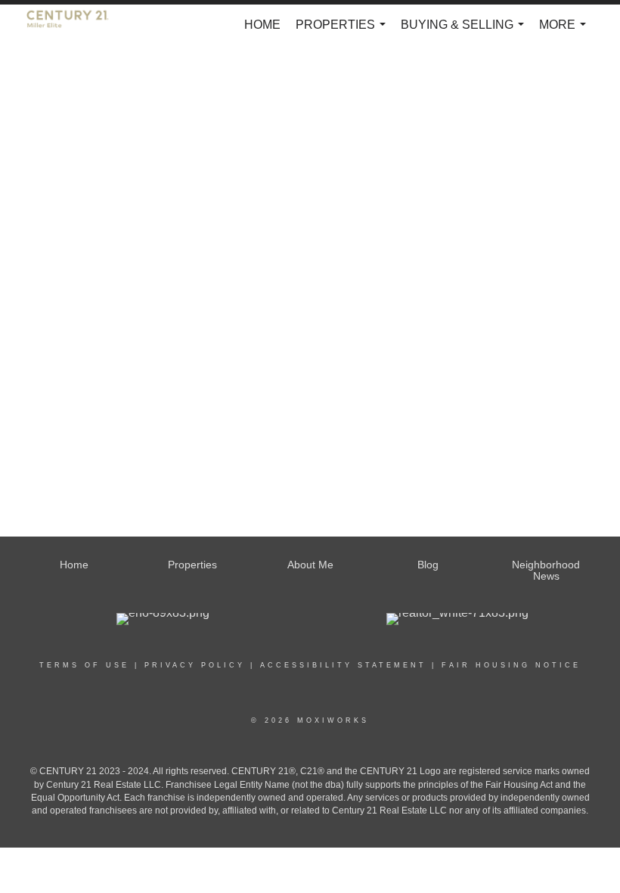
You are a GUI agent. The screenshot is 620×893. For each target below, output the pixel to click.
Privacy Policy (194, 665)
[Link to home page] (75, 25)
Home (262, 24)
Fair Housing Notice (511, 665)
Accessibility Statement (343, 665)
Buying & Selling (465, 31)
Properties (344, 31)
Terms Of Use (84, 665)
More (565, 31)
